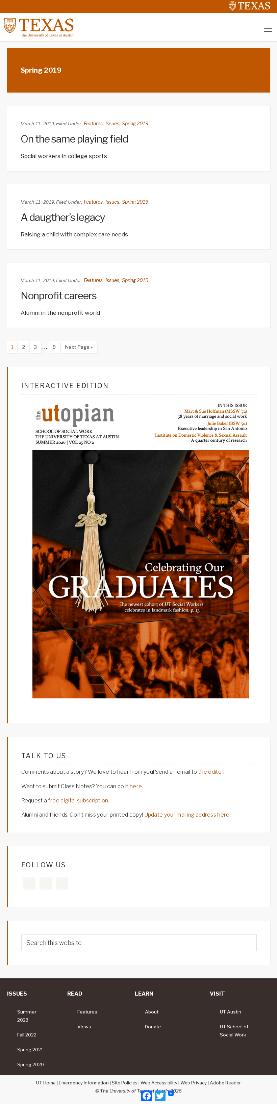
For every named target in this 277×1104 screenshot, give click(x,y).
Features (93, 123)
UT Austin (230, 1012)
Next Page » (77, 348)
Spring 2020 (30, 1064)
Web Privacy (193, 1082)
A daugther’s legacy (63, 217)
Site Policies (124, 1082)
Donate (153, 1026)
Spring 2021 (30, 1049)
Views (84, 1026)
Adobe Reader (225, 1082)
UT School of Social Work (234, 1030)
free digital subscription (78, 800)
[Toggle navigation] (268, 28)
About (151, 1012)
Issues (112, 123)
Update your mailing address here (187, 815)
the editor (210, 772)
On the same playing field (74, 139)
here (136, 786)
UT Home (46, 1082)
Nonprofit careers (59, 295)
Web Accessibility (159, 1082)
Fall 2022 (26, 1034)
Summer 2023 (26, 1016)
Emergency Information (84, 1082)
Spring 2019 (135, 123)
